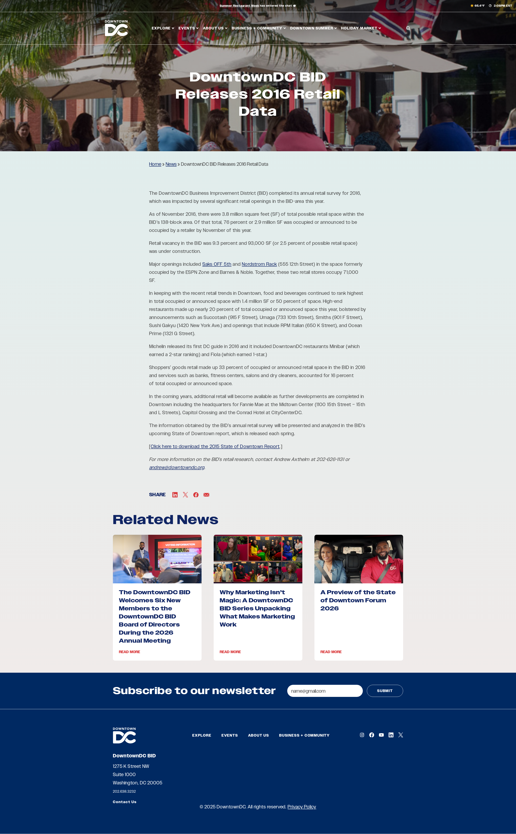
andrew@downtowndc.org (176, 467)
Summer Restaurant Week (239, 5)
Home (155, 164)
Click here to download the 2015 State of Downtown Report (215, 446)
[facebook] (371, 734)
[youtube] (381, 734)
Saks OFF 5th (216, 264)
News (171, 164)
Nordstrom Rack (259, 264)
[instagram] (362, 734)
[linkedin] (391, 734)
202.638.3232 (124, 791)
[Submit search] (408, 46)
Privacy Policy (302, 806)
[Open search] (408, 28)
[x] (400, 734)
